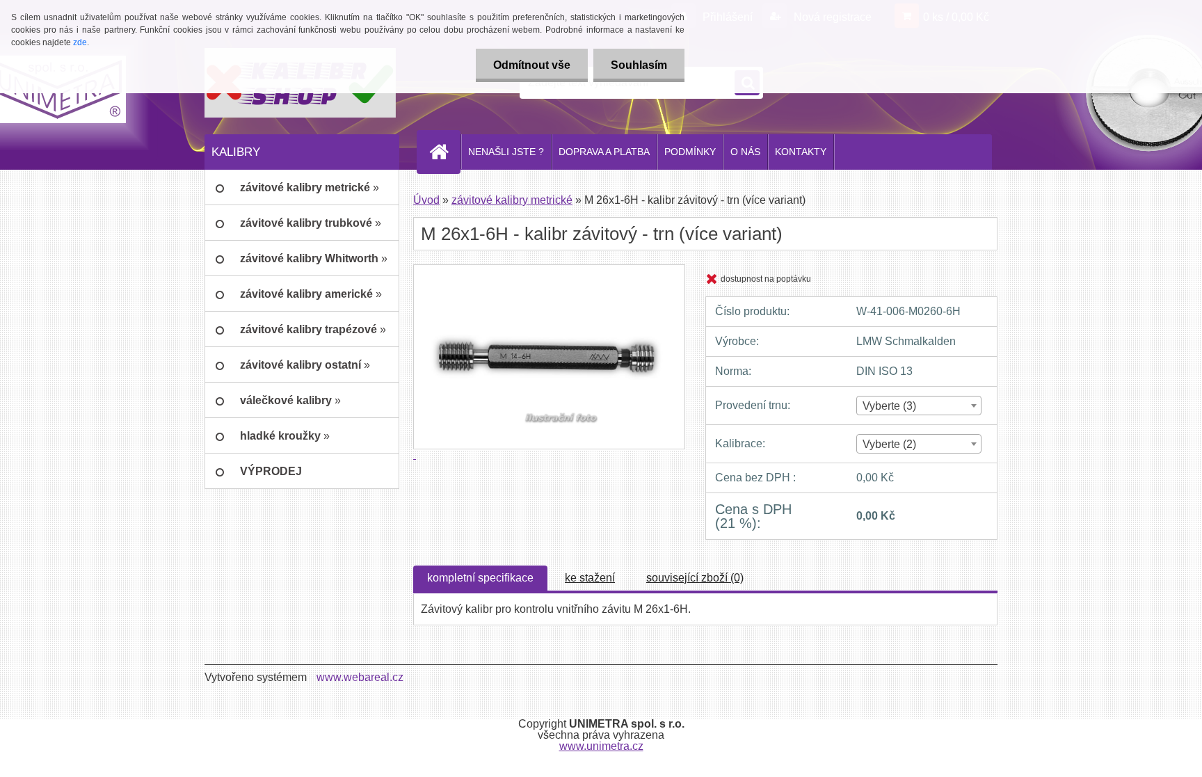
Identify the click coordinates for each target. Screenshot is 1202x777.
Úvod (426, 200)
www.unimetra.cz (601, 746)
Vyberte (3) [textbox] (889, 406)
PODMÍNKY (690, 151)
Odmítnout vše (531, 65)
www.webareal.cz (359, 677)
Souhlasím (639, 65)
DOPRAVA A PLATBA (604, 151)
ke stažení (590, 578)
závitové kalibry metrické (511, 200)
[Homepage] (444, 151)
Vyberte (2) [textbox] (889, 444)
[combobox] (918, 405)
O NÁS (745, 151)
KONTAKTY (800, 151)
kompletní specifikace (480, 578)
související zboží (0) (695, 578)
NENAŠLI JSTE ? (506, 151)
